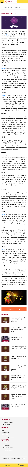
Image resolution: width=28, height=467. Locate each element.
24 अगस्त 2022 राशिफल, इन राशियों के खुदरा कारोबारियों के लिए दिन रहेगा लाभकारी (18, 320)
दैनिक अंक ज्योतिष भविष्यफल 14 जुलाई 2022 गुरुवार (18, 405)
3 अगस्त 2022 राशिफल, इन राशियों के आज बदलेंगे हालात (18, 357)
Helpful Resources (8, 450)
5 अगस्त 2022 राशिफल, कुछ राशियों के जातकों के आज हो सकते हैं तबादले (18, 348)
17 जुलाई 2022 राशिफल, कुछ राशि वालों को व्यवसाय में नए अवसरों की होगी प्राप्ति (18, 387)
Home (2, 6)
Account (21, 465)
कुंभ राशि (3, 250)
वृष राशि (3, 68)
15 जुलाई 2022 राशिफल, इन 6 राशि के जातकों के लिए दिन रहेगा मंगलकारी (18, 397)
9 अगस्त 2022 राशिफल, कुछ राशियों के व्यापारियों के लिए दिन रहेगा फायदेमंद (18, 330)
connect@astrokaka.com (10, 437)
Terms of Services (8, 448)
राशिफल (7, 35)
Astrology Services (8, 422)
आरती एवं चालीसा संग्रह (14, 309)
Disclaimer (6, 443)
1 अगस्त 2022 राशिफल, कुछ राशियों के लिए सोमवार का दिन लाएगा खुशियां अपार (18, 368)
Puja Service (7, 425)
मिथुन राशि (3, 96)
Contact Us (6, 445)
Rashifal (7, 6)
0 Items (8, 465)
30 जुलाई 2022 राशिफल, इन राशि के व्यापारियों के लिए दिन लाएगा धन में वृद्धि (19, 378)
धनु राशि (3, 215)
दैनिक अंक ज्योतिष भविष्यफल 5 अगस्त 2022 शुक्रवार (17, 338)
